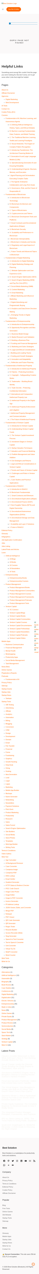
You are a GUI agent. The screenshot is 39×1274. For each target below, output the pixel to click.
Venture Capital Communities (20, 619)
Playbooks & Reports (9, 673)
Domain (8, 739)
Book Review (6, 985)
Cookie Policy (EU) (8, 112)
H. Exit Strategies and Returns (20, 461)
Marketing (9, 787)
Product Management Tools (19, 603)
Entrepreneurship (12, 575)
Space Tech (6, 1032)
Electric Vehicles (7, 1001)
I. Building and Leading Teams (20, 353)
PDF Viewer (10, 917)
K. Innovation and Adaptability (20, 359)
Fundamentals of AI (12, 679)
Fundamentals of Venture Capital (17, 423)
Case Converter (11, 866)
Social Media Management (15, 660)
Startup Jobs (6, 692)
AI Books (13, 562)
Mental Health (11, 651)
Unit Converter (11, 945)
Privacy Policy (7, 682)
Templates (9, 841)
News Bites (6, 667)
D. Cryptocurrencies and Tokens (21, 213)
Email (8, 743)
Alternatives (6, 972)
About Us (5, 90)
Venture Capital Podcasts (19, 635)
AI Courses (14, 565)
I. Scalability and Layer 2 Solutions (22, 524)
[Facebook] (36, 623)
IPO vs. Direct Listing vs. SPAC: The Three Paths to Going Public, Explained (19, 1120)
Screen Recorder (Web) (14, 933)
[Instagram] (36, 632)
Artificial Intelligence (13, 556)
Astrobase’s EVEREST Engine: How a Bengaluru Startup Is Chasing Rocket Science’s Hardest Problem (18, 1075)
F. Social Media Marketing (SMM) (21, 286)
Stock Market (6, 1035)
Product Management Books (20, 587)
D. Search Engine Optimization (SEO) (23, 277)
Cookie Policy (7, 1190)
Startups (9, 698)
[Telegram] (36, 646)
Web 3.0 (5, 1045)
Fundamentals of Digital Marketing (18, 258)
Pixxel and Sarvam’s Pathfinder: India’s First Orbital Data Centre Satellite (19, 1082)
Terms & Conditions (9, 850)
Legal (8, 781)
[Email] (36, 651)
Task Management (12, 663)
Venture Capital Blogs (17, 613)
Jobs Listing (6, 546)
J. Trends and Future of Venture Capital (23, 470)
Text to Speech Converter (15, 942)
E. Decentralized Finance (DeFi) (21, 502)
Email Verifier (10, 879)
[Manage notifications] (33, 1264)
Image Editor (10, 895)
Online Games (7, 670)
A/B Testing (10, 705)
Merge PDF (10, 911)
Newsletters (10, 803)
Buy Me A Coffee (13, 9)
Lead (7, 777)
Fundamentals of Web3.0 (14, 486)
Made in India (6, 1007)
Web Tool (5, 857)
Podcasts (5, 676)
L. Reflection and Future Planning (21, 362)
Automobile (6, 978)
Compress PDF (11, 873)
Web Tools (5, 958)
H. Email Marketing (16, 293)
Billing (8, 720)
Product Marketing (12, 812)
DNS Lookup (10, 876)
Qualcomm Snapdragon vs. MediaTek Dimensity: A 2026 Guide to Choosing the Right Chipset (18, 1127)
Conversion (10, 727)
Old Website (6, 1215)
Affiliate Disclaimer (8, 93)
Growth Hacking (11, 762)
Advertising (10, 708)
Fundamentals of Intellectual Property (19, 365)
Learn (4, 552)
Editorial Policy (7, 530)
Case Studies (6, 988)
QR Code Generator (13, 920)
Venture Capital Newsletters (19, 632)
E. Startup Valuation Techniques (21, 448)
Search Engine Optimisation (16, 828)
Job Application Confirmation (12, 540)
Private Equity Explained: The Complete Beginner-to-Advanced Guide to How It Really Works (19, 1106)
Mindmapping (10, 654)
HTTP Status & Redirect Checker (17, 885)
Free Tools (6, 1208)
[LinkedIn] (36, 637)
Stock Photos (10, 838)
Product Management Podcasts (21, 600)
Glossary (5, 533)
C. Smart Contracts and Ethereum (21, 495)
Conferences (6, 991)
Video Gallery (6, 854)
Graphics (9, 758)
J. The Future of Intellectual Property (22, 419)
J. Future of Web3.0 (16, 527)
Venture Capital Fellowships (20, 629)
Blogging (9, 724)
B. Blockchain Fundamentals (20, 492)
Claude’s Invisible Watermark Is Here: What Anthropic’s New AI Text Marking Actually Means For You (19, 1058)
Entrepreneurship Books (18, 578)
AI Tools (4, 106)
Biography (5, 982)
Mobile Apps (6, 641)
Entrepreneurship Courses (19, 581)
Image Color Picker (12, 892)
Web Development (12, 102)
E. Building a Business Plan (19, 340)
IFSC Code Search (12, 888)
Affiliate (8, 711)
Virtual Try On (10, 949)
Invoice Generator (12, 901)
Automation (10, 717)
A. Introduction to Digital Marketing (22, 261)
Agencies (5, 96)
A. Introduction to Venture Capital (21, 426)
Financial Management (14, 648)
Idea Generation (11, 774)
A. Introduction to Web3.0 (18, 489)
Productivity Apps (12, 657)
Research (9, 819)
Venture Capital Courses (18, 622)
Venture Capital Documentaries (21, 625)
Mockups (9, 793)
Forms (8, 752)
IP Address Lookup (12, 904)
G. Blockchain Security (18, 229)
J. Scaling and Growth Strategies (21, 356)
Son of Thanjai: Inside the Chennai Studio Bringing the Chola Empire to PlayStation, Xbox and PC (17, 1066)
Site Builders (10, 831)
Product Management (13, 584)
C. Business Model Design (19, 334)
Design (8, 733)
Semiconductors (7, 1026)
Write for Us (6, 961)
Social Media (10, 835)
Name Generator (11, 797)
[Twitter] (36, 628)
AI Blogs (13, 559)
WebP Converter (11, 952)
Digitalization (6, 997)
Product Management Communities (22, 590)
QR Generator (11, 923)
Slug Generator (11, 936)
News (4, 1010)
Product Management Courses (20, 594)
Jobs (3, 543)
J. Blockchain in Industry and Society (23, 242)
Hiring (8, 768)
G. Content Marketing (17, 289)
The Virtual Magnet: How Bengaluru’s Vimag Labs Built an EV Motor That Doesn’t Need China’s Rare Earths (18, 1089)
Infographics (6, 537)
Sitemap (5, 686)
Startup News (6, 695)
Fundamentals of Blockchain (16, 194)
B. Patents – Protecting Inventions (22, 372)
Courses (5, 115)
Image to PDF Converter (14, 898)
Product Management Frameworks (22, 597)
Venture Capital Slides (18, 638)
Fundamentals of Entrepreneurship (18, 321)
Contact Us (6, 109)
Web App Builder (12, 844)
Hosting (8, 771)
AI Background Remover (14, 863)
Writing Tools (10, 847)
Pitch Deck (9, 809)
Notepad (9, 914)
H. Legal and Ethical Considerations (22, 350)
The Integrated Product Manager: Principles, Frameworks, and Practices (19, 1113)
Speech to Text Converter (15, 939)
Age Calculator (11, 860)
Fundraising (10, 755)
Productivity (10, 816)
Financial (9, 749)
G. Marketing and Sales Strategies (22, 346)
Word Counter (11, 955)
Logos (8, 784)
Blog (4, 1205)
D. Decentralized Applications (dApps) (23, 499)
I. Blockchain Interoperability (20, 239)
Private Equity (7, 1016)
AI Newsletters (15, 568)
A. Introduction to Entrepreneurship (22, 324)
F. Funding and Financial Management (23, 343)
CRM (7, 730)
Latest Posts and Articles (10, 549)
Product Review (7, 1023)
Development (10, 736)
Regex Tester (10, 926)
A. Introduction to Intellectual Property (23, 369)
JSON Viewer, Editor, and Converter (18, 907)
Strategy (5, 1039)
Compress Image (12, 869)
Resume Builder (11, 930)
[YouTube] (36, 642)
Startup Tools (6, 701)
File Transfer (10, 746)
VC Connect (14, 610)
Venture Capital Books (18, 616)
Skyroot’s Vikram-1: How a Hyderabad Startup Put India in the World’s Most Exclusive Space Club (19, 1098)
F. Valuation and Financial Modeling (22, 451)
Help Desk (9, 765)
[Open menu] (3, 9)
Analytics (9, 714)
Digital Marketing (12, 99)
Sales (8, 822)
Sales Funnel (10, 825)
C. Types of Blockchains (18, 210)
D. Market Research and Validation (22, 337)
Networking (10, 800)
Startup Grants (7, 689)
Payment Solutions (12, 806)
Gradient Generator (12, 882)
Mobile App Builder (12, 790)
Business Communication (15, 644)
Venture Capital (11, 606)
